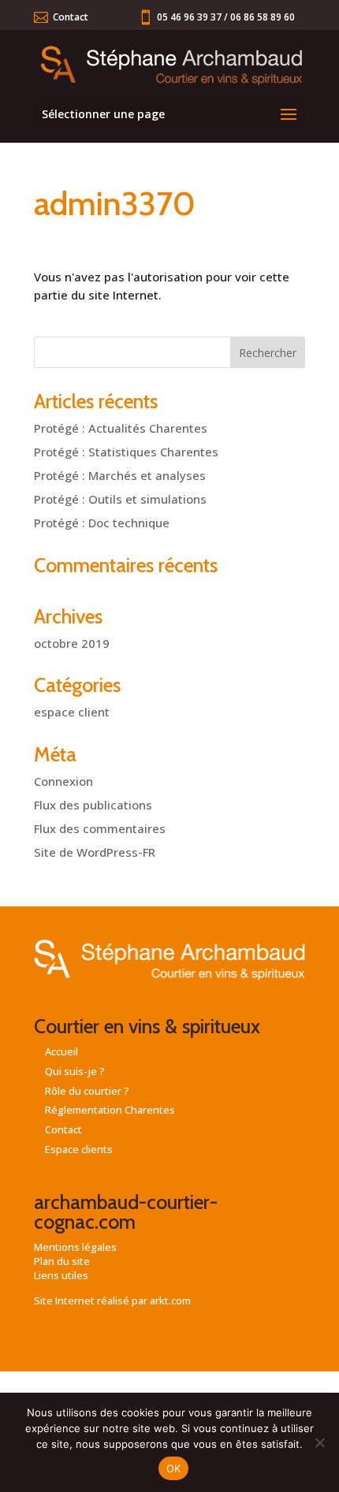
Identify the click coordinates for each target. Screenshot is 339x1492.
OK (173, 1468)
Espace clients (79, 1149)
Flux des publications (93, 805)
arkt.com (170, 1300)
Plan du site (62, 1261)
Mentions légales (75, 1247)
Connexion (63, 781)
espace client (72, 712)
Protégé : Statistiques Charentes (126, 452)
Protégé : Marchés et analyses (120, 475)
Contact (70, 17)
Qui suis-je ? (75, 1071)
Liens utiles (61, 1275)
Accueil (61, 1051)
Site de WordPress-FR (94, 852)
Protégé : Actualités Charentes (120, 428)
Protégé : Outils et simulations (120, 499)
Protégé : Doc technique (102, 522)
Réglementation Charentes (110, 1110)
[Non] (319, 1442)
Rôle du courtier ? (87, 1091)
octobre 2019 (72, 643)
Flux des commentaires (100, 828)
